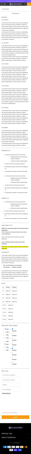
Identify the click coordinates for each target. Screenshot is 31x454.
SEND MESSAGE (6, 393)
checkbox (14, 331)
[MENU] (0, 4)
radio (7, 329)
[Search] (24, 4)
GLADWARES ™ (17, 442)
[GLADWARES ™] (15, 4)
